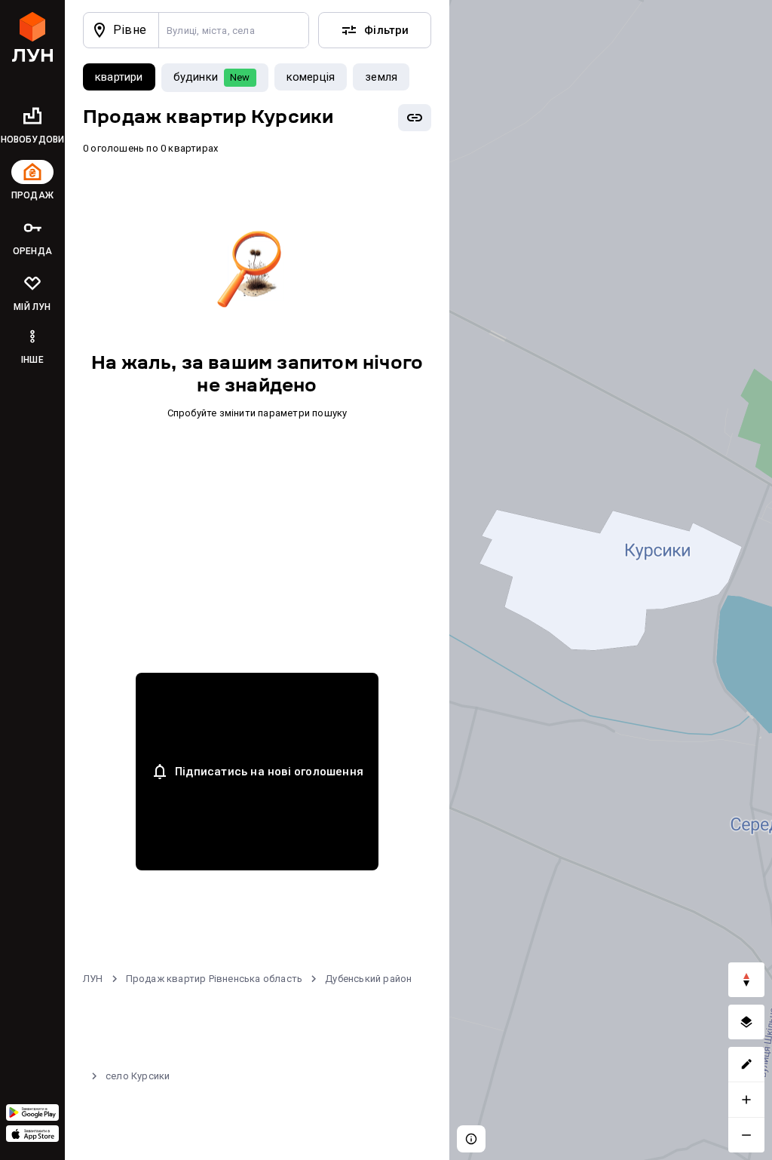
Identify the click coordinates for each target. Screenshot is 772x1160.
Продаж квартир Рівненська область (214, 978)
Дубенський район (368, 978)
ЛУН (93, 978)
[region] (610, 580)
